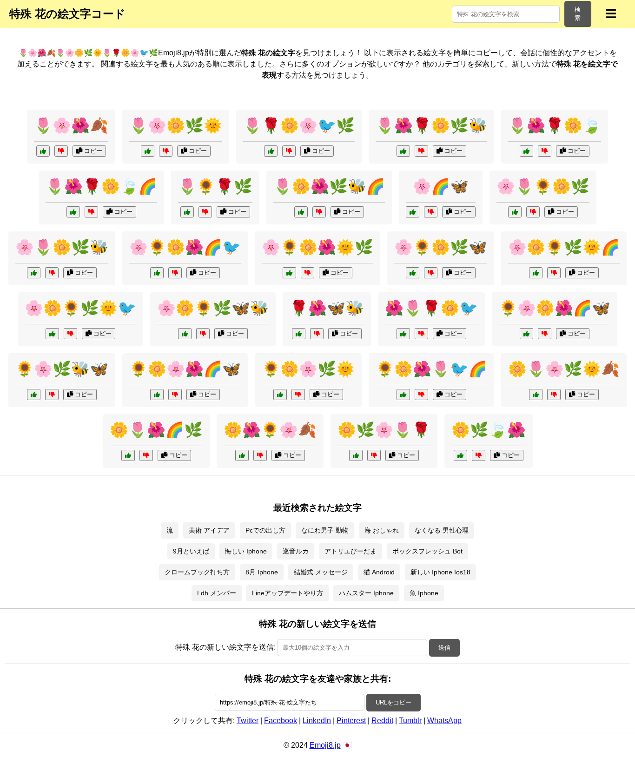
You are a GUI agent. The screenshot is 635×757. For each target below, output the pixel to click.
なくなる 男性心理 (442, 530)
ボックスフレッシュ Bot (427, 551)
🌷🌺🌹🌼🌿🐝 (431, 125)
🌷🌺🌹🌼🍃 (554, 125)
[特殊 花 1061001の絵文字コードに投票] (280, 394)
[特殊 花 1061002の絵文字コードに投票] (43, 151)
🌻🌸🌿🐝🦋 (61, 369)
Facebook (280, 720)
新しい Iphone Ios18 (440, 572)
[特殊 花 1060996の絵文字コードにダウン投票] (205, 211)
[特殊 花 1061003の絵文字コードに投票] (356, 455)
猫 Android (379, 572)
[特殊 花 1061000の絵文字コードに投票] (298, 333)
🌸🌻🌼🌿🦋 (440, 247)
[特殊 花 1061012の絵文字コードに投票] (157, 394)
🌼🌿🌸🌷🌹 (383, 429)
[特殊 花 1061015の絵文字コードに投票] (147, 151)
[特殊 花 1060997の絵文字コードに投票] (412, 211)
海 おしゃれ (381, 530)
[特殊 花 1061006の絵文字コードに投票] (535, 272)
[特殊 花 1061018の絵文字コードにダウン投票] (91, 211)
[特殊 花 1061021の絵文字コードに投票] (526, 333)
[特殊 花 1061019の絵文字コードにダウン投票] (70, 333)
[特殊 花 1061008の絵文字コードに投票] (33, 394)
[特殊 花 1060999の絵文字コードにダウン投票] (533, 211)
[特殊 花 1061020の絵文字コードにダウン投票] (421, 151)
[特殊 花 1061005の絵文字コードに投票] (403, 333)
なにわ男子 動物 (325, 530)
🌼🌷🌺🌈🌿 (156, 429)
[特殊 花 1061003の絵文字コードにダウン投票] (374, 455)
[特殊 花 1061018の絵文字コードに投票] (73, 211)
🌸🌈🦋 (441, 186)
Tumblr (410, 720)
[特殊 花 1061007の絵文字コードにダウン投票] (544, 151)
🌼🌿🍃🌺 (488, 429)
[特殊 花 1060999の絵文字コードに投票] (515, 211)
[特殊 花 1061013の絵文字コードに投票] (33, 272)
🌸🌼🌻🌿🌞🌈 (564, 247)
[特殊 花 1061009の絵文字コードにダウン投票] (146, 455)
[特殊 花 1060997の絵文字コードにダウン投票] (430, 211)
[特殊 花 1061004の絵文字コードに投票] (412, 272)
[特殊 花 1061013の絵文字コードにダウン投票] (52, 272)
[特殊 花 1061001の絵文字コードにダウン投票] (298, 394)
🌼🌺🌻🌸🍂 (270, 429)
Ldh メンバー (216, 593)
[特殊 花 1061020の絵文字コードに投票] (403, 151)
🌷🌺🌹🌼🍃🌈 (101, 186)
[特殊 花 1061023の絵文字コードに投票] (157, 272)
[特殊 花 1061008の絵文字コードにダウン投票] (52, 394)
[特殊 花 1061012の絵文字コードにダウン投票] (175, 394)
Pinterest (351, 720)
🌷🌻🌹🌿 (215, 186)
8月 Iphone (261, 572)
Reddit (382, 720)
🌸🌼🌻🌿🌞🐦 (80, 308)
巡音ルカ (296, 551)
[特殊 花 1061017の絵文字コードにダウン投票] (203, 333)
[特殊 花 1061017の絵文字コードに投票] (185, 333)
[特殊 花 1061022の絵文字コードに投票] (535, 394)
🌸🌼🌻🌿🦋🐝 (213, 308)
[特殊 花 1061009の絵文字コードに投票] (128, 455)
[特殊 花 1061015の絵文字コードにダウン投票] (165, 151)
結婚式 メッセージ (321, 572)
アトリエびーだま (350, 551)
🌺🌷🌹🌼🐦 (431, 308)
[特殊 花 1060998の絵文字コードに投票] (460, 455)
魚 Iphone (424, 593)
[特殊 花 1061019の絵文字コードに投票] (52, 333)
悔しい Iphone (246, 551)
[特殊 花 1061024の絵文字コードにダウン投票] (319, 211)
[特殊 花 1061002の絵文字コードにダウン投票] (61, 151)
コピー (92, 150)
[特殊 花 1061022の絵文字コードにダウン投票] (554, 394)
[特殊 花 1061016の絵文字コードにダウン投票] (421, 394)
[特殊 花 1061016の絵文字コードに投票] (403, 394)
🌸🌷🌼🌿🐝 (61, 247)
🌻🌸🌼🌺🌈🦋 (554, 308)
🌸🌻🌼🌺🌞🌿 (317, 247)
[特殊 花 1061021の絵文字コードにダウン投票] (544, 333)
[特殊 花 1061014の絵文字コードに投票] (242, 455)
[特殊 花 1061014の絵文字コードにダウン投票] (260, 455)
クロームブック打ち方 (197, 572)
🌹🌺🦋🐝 (327, 308)
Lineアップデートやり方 (287, 593)
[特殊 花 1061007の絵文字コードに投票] (526, 151)
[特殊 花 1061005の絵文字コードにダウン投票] (421, 333)
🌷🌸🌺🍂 (71, 125)
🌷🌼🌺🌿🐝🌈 (329, 186)
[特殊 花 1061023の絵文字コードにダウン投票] (175, 272)
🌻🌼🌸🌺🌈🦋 (185, 369)
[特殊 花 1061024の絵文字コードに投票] (301, 211)
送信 (444, 647)
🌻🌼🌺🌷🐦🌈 (431, 369)
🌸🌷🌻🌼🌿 (542, 186)
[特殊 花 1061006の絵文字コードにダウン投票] (554, 272)
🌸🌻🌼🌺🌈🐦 (185, 247)
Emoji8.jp (325, 745)
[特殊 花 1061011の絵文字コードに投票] (271, 151)
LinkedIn (317, 720)
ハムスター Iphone (366, 593)
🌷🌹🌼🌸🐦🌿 (299, 125)
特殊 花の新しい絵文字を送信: (225, 647)
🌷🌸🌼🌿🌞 (175, 125)
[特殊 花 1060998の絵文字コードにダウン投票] (478, 455)
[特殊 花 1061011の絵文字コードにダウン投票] (289, 151)
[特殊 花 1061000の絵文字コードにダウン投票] (317, 333)
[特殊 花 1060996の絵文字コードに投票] (187, 211)
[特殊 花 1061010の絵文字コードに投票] (289, 272)
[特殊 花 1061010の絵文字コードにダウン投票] (307, 272)
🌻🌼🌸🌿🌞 (308, 369)
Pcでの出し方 (265, 530)
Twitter (247, 720)
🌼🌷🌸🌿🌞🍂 (564, 369)
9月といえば (191, 551)
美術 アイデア (209, 530)
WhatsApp (444, 720)
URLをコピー (393, 702)
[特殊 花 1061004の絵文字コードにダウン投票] (430, 272)
